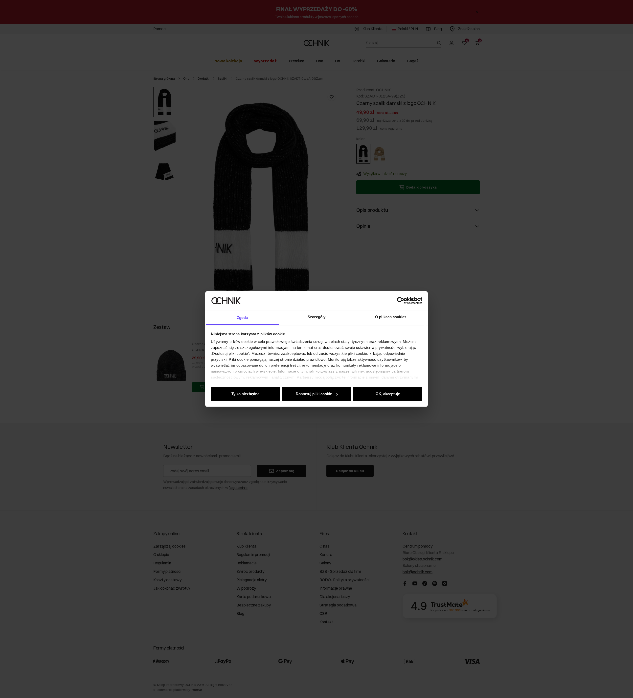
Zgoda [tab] (242, 317)
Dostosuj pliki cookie (314, 394)
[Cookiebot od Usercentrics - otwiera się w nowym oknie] (400, 300)
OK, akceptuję (388, 394)
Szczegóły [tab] (317, 317)
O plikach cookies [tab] (390, 317)
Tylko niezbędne (245, 394)
